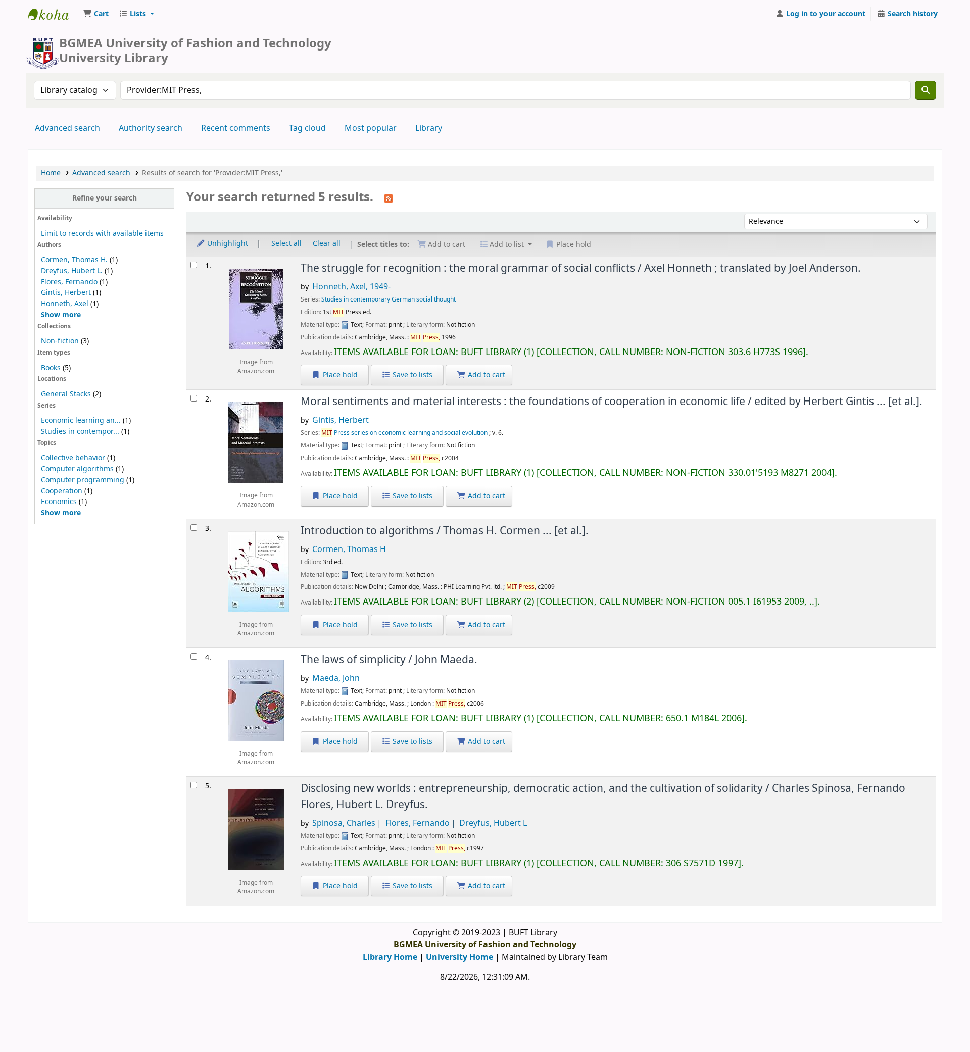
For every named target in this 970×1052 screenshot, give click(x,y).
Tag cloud (307, 128)
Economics (59, 501)
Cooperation (61, 491)
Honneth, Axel (64, 303)
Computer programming (82, 480)
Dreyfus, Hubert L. (72, 271)
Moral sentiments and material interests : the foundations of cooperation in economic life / (612, 401)
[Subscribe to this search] (388, 198)
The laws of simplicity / (389, 659)
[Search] (925, 90)
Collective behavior (73, 458)
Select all (286, 244)
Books (51, 368)
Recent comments (235, 128)
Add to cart (485, 375)
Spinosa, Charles (343, 823)
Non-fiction (60, 341)
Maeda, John (336, 678)
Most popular (371, 128)
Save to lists (411, 375)
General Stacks (66, 394)
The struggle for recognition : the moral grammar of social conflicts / (581, 268)
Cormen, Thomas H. (74, 260)
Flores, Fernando (69, 282)
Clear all (327, 244)
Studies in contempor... (80, 431)
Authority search (150, 128)
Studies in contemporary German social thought (388, 299)
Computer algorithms (77, 469)
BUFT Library (53, 14)
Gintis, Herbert (66, 292)
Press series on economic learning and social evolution (404, 432)
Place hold (339, 375)
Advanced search (67, 128)
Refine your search (104, 198)
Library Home (390, 957)
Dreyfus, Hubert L (493, 823)
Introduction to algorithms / (445, 530)
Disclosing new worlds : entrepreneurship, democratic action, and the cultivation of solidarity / (603, 796)
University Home (459, 957)
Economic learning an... (81, 420)
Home (51, 173)
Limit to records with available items (102, 233)
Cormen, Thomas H (349, 549)
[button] (96, 14)
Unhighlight (226, 244)
